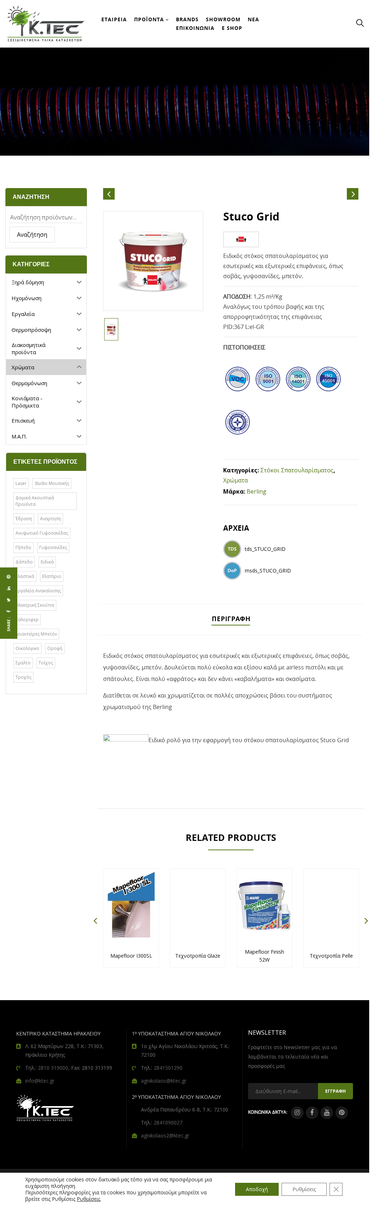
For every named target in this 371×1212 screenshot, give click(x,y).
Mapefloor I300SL (131, 955)
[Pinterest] (8, 577)
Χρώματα (235, 480)
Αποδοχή (257, 1189)
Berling (256, 491)
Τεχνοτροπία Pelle (331, 955)
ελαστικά (25, 576)
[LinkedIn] (8, 588)
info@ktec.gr (39, 1080)
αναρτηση (50, 519)
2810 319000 (53, 1067)
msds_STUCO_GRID (268, 570)
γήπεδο (23, 547)
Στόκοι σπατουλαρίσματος (297, 470)
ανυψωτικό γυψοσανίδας (42, 533)
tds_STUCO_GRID (265, 548)
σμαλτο (23, 663)
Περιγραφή (231, 618)
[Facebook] (8, 611)
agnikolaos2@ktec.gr (165, 1135)
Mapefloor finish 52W (264, 955)
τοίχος (46, 663)
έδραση (24, 519)
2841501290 (168, 1067)
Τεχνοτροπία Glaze (197, 955)
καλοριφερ (27, 619)
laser (21, 483)
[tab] (231, 619)
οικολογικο (27, 648)
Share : (8, 624)
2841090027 (168, 1122)
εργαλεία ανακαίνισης (38, 591)
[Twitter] (8, 600)
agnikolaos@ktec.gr (163, 1080)
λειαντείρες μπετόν (36, 634)
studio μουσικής (52, 483)
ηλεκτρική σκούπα (35, 605)
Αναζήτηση (32, 235)
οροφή (54, 648)
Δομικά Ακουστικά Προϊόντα (35, 501)
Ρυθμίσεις (88, 1199)
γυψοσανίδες (53, 547)
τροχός (23, 677)
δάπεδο (24, 562)
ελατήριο (51, 576)
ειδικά (47, 562)
